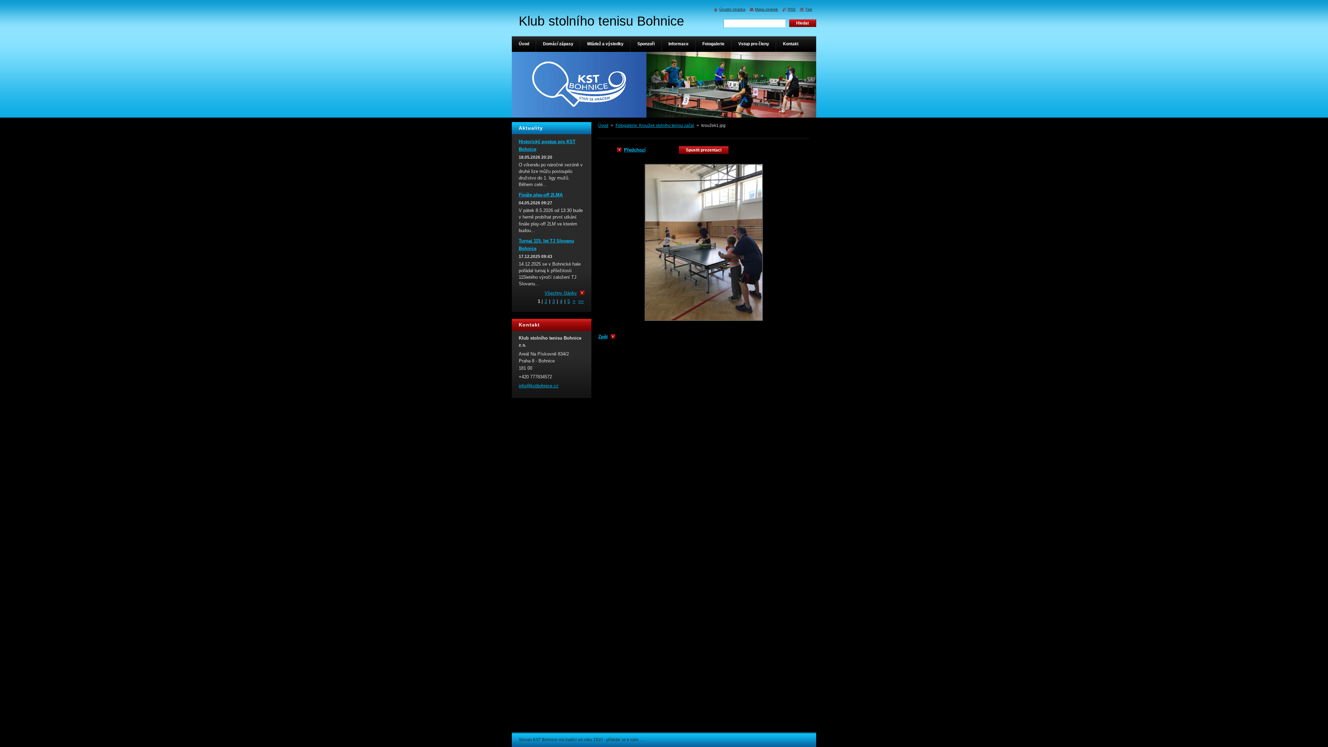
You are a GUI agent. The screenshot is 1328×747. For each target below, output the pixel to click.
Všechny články (561, 293)
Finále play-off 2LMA (541, 194)
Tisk (808, 9)
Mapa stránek (766, 9)
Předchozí (635, 150)
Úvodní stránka (732, 9)
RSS (791, 9)
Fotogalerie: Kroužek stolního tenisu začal (655, 125)
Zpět (603, 336)
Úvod (603, 125)
